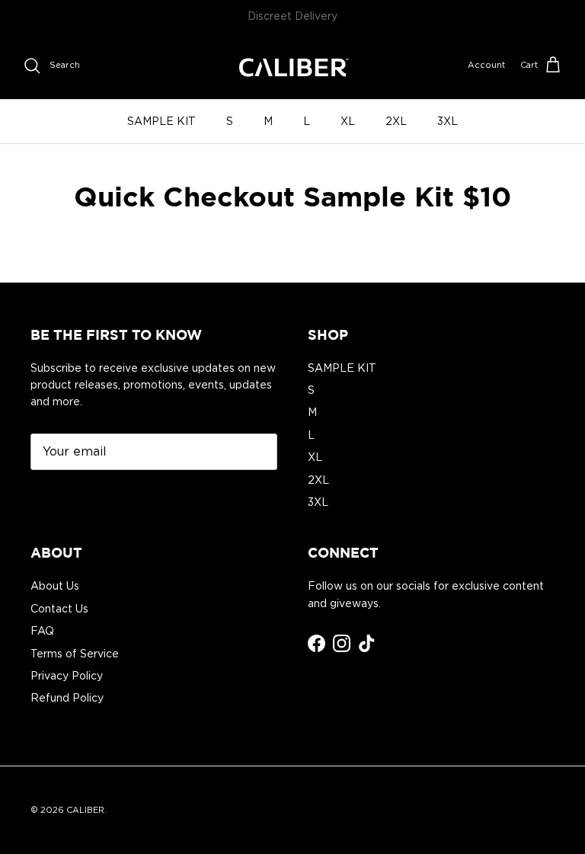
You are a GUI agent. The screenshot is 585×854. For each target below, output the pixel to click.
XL (347, 121)
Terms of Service (74, 654)
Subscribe (75, 497)
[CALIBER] (292, 65)
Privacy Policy (66, 676)
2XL (396, 121)
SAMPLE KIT (161, 121)
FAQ (42, 631)
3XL (447, 121)
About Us (54, 586)
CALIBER (85, 809)
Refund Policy (67, 698)
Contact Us (59, 609)
